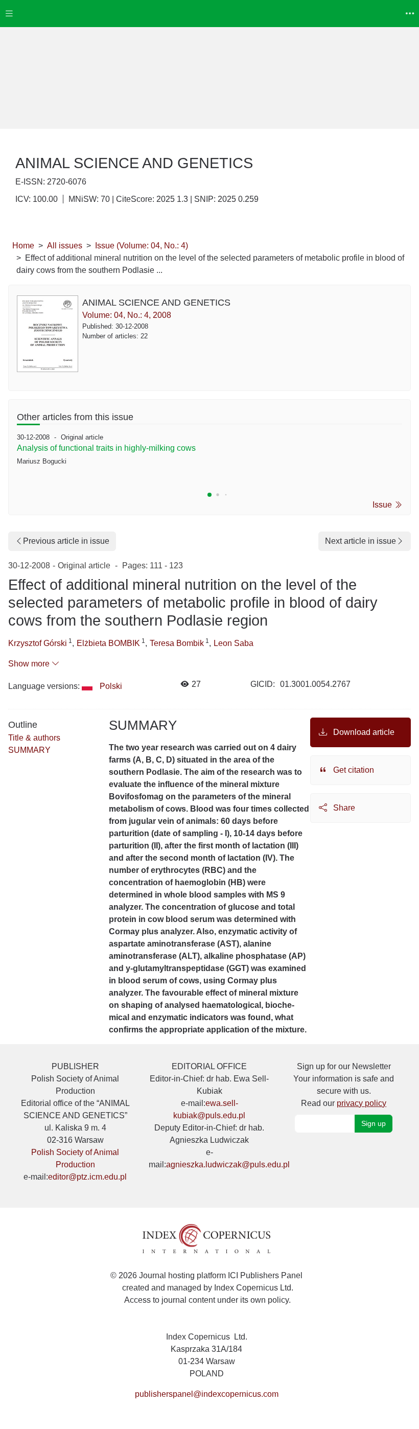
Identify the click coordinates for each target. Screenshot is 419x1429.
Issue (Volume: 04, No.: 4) (141, 245)
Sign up (373, 1123)
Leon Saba (233, 643)
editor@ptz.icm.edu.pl (87, 1176)
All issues (64, 245)
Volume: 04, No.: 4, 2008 (126, 315)
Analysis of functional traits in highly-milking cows (106, 448)
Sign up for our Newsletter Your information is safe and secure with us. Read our (343, 1085)
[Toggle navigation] (9, 13)
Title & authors (34, 737)
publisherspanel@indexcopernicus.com (206, 1394)
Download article (362, 732)
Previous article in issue (66, 541)
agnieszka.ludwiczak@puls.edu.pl (228, 1164)
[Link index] (206, 1238)
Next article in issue (360, 541)
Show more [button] (30, 663)
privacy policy (361, 1103)
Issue (383, 504)
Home (23, 245)
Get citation (352, 770)
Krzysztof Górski (37, 643)
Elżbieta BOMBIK (108, 643)
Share (343, 807)
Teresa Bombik (177, 643)
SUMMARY (29, 750)
